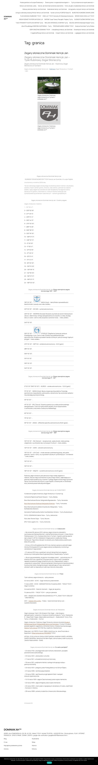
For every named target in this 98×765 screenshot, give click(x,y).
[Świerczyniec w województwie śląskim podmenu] (69, 2)
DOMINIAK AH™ (12, 729)
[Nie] (96, 761)
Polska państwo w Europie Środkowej (31, 2)
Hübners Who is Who (35, 601)
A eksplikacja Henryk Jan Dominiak (62, 29)
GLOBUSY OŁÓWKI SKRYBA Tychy (84, 19)
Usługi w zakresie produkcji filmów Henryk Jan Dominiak (32, 13)
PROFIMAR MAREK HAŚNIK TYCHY (63, 26)
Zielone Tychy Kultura (30, 628)
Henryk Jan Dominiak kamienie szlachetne (50, 6)
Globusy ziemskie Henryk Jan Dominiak (34, 9)
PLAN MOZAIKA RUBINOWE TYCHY (30, 16)
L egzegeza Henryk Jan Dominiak (84, 33)
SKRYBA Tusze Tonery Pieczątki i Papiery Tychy (58, 19)
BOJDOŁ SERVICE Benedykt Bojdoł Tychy (81, 23)
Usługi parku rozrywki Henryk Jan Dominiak (81, 9)
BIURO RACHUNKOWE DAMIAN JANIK (83, 13)
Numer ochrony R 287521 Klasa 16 (61, 13)
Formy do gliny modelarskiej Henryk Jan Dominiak (79, 6)
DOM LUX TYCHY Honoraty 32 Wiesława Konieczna (58, 16)
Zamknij (49, 762)
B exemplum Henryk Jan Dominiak (84, 29)
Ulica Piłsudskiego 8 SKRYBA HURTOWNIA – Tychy (36, 26)
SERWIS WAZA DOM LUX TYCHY (84, 16)
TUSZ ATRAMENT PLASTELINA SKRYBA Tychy (29, 23)
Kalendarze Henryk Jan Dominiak (57, 9)
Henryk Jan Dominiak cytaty (28, 6)
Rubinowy (52, 69)
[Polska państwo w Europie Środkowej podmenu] (43, 2)
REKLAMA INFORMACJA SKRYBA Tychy (56, 23)
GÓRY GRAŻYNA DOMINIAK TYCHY (40, 29)
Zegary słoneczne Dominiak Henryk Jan (46, 53)
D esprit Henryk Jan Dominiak (64, 33)
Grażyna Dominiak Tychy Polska (84, 26)
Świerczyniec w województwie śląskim (57, 2)
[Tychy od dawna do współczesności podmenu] (93, 2)
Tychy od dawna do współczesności (82, 2)
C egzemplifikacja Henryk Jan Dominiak (42, 33)
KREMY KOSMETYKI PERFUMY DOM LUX (31, 19)
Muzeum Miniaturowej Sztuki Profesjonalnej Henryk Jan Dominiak (47, 623)
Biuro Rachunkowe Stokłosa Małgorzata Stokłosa (39, 503)
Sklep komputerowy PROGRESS (41, 633)
